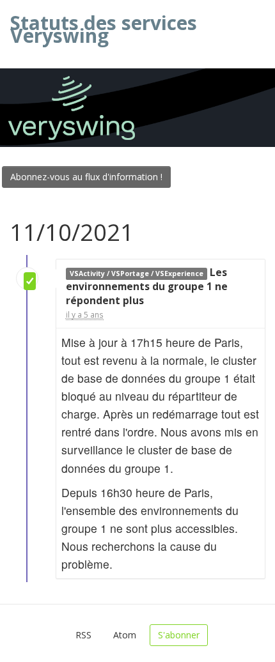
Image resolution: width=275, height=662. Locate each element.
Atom (124, 635)
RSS (83, 635)
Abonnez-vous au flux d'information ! (86, 177)
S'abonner (179, 635)
